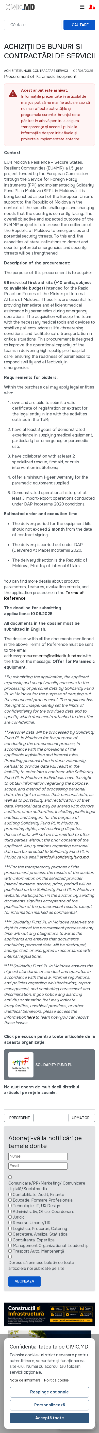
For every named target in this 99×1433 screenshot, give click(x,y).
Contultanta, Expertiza (34, 1240)
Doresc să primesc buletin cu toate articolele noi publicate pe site (41, 1265)
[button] (92, 7)
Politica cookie (56, 1380)
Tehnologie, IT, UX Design (36, 1205)
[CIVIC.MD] (20, 7)
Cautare (80, 25)
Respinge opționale (49, 1392)
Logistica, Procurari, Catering (40, 1228)
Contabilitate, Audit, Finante (38, 1194)
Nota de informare (25, 1380)
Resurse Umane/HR (32, 1222)
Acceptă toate (49, 1418)
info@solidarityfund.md (66, 857)
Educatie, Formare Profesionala (43, 1200)
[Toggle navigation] (82, 7)
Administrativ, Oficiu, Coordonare (43, 1211)
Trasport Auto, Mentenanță (38, 1251)
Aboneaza (24, 1281)
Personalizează (49, 1405)
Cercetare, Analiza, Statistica (40, 1234)
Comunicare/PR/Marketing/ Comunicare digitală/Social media (46, 1186)
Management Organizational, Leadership (51, 1245)
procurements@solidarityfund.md (51, 656)
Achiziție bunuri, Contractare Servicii (36, 71)
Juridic (19, 1217)
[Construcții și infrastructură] (49, 1314)
